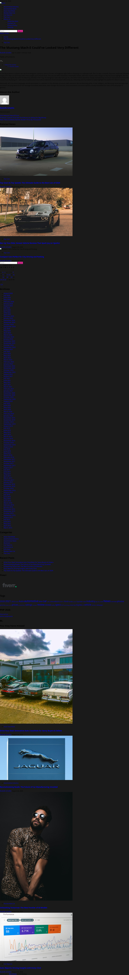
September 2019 (9, 424)
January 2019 (8, 439)
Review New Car (9, 13)
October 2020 (9, 397)
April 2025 (7, 314)
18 (3, 277)
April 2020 (7, 409)
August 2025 (8, 306)
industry (90, 601)
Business (7, 543)
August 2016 (8, 492)
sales (53, 605)
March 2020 (8, 412)
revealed (35, 605)
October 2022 (9, 370)
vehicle (87, 604)
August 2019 (8, 426)
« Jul (1, 284)
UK (83, 605)
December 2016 (9, 484)
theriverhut (4, 614)
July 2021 (7, 378)
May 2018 (7, 453)
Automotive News (10, 9)
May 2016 (7, 499)
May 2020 (7, 407)
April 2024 (7, 333)
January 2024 (8, 339)
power (7, 605)
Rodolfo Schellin (6, 53)
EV (61, 601)
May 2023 (7, 356)
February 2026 (9, 302)
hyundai (79, 601)
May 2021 (7, 383)
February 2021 (9, 389)
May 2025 (7, 312)
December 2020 (9, 393)
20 (7, 277)
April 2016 (7, 501)
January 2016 (8, 507)
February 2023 (9, 362)
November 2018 (9, 441)
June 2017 (7, 472)
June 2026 (7, 297)
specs (58, 604)
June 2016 (7, 497)
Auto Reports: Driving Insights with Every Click (20, 568)
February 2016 (9, 505)
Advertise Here (13, 21)
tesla (71, 605)
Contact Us (11, 23)
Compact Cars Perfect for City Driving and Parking (22, 257)
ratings (28, 604)
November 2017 (9, 461)
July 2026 (7, 295)
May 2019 (7, 432)
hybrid (74, 601)
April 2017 (7, 476)
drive (52, 601)
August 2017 (8, 468)
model (101, 601)
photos (120, 601)
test (74, 605)
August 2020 (8, 401)
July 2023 (7, 351)
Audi (16, 601)
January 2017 (8, 482)
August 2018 (8, 447)
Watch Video (4, 33)
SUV (62, 605)
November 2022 (9, 368)
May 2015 (7, 524)
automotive (31, 601)
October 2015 (9, 513)
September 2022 (9, 372)
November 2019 (9, 420)
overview (114, 601)
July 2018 (7, 449)
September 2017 (9, 465)
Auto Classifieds (9, 11)
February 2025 (9, 316)
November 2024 (9, 322)
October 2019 (9, 422)
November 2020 (9, 395)
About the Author (10, 65)
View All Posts (14, 115)
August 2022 (8, 374)
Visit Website (5, 115)
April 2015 (7, 526)
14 (9, 275)
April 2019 (7, 434)
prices (15, 604)
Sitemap (10, 27)
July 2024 (7, 329)
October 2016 (9, 488)
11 (3, 275)
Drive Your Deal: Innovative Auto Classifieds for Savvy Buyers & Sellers (29, 562)
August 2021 (8, 376)
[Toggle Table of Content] (1, 61)
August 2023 (8, 349)
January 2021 (8, 391)
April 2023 (7, 358)
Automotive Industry (11, 7)
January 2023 (8, 364)
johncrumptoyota (6, 616)
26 (5, 280)
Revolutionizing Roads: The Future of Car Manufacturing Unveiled (27, 564)
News (107, 601)
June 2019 (7, 430)
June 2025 (7, 310)
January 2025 (8, 318)
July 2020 (7, 403)
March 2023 (8, 360)
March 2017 (8, 478)
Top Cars (7, 17)
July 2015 (7, 519)
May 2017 (7, 474)
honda (70, 601)
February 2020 (9, 414)
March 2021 (8, 387)
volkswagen (99, 605)
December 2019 (9, 418)
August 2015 (8, 517)
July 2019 (7, 428)
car (45, 601)
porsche (2, 605)
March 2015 (8, 528)
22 (11, 277)
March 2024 (8, 335)
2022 (13, 601)
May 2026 (7, 300)
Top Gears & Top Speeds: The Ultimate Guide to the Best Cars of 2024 (30, 183)
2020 (2, 601)
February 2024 (9, 337)
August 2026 (8, 293)
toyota (79, 605)
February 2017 (9, 480)
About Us (7, 19)
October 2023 (9, 345)
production (21, 605)
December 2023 (9, 341)
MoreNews (13, 974)
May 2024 (7, 331)
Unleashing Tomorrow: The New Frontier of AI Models (23, 566)
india (84, 601)
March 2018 (8, 455)
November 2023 (9, 343)
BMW (40, 601)
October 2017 (9, 463)
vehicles (94, 605)
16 (13, 275)
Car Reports (8, 15)
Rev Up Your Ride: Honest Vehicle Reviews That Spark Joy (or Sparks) (30, 243)
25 (3, 280)
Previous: (23, 118)
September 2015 (9, 515)
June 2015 (7, 522)
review (40, 604)
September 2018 (9, 445)
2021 (8, 601)
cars (48, 601)
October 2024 (9, 324)
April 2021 (7, 385)
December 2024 (9, 320)
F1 (63, 601)
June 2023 (7, 353)
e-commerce (8, 547)
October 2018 (9, 443)
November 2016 (9, 486)
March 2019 (8, 436)
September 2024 (9, 327)
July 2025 (7, 308)
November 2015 (9, 511)
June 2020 (7, 405)
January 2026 (8, 304)
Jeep (96, 601)
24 (1, 280)
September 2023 (9, 347)
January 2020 (8, 416)
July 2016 (7, 495)
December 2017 (9, 459)
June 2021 (7, 380)
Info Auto (7, 549)
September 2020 (9, 399)
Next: (20, 120)
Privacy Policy (12, 25)
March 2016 (8, 503)
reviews (48, 605)
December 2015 (9, 509)
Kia (99, 601)
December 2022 (9, 366)
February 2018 (9, 457)
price (10, 605)
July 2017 (7, 470)
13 (7, 275)
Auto (21, 601)
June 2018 (7, 451)
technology (67, 605)
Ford (66, 601)
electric (57, 601)
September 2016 (9, 490)
